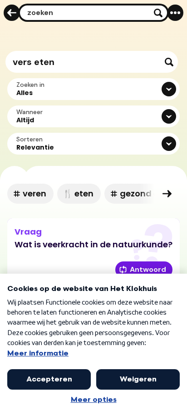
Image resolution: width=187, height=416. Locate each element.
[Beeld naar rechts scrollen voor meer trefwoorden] (167, 194)
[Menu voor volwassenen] (175, 13)
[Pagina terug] (12, 13)
